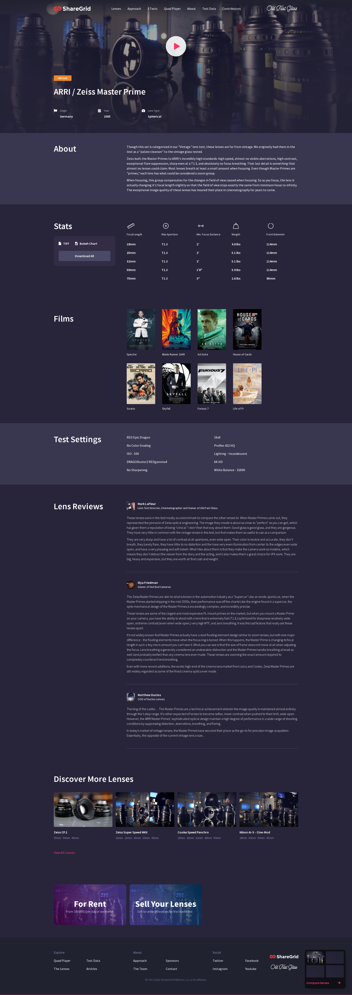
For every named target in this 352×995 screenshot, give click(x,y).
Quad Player (172, 9)
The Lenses (61, 969)
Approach (134, 9)
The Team (140, 969)
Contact (171, 969)
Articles (91, 969)
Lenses (116, 9)
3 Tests (152, 9)
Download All (84, 256)
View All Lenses (64, 853)
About (191, 9)
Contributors (231, 9)
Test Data (209, 9)
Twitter (218, 961)
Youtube (250, 969)
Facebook (251, 961)
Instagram (220, 969)
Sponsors (172, 961)
